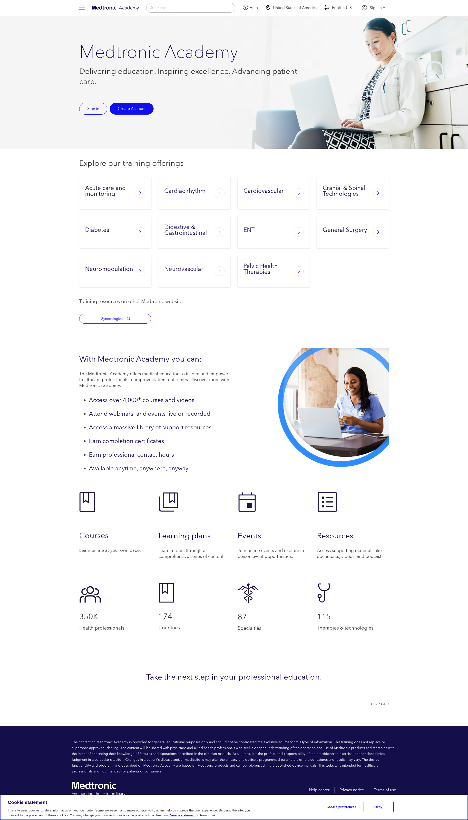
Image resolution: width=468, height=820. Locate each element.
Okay (378, 807)
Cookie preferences (341, 807)
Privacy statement (182, 815)
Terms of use (385, 790)
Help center (319, 790)
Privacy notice (352, 790)
